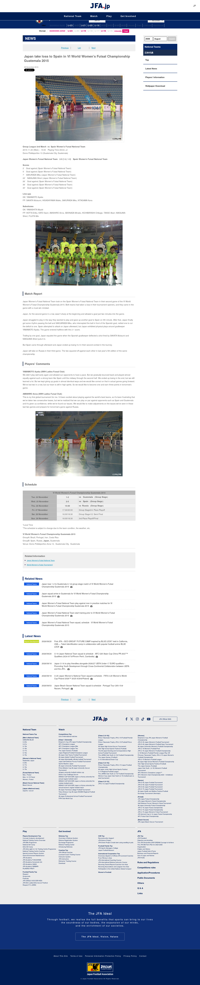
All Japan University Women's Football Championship (155, 746)
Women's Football (104, 872)
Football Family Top (30, 872)
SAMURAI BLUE (57, 25)
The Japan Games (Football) (68, 750)
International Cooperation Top (109, 854)
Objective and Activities (145, 840)
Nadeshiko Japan (57, 31)
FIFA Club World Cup (66, 798)
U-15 (123, 25)
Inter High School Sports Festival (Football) (112, 748)
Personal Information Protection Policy (103, 956)
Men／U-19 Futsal (29, 777)
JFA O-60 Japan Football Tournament (150, 787)
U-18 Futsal (147, 25)
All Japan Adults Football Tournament (71, 757)
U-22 (76, 25)
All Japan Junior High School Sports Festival (112, 769)
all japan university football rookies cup (71, 772)
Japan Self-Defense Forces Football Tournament (75, 761)
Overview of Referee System (68, 838)
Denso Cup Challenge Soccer (68, 774)
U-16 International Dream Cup (108, 759)
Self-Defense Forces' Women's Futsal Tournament (154, 803)
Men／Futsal (27, 775)
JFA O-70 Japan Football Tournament (150, 789)
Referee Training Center (66, 844)
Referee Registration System (68, 840)
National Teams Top (30, 734)
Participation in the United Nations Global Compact (114, 869)
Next (94, 47)
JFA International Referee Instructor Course (112, 862)
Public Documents (146, 877)
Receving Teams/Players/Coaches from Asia (113, 864)
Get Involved (128, 16)
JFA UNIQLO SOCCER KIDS (32, 880)
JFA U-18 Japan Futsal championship (150, 807)
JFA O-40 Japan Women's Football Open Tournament (155, 744)
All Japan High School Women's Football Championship (156, 761)
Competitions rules (146, 867)
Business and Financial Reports (147, 853)
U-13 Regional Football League (108, 771)
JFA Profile (141, 857)
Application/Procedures (148, 872)
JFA (139, 831)
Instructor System (64, 857)
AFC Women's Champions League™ (150, 772)
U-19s (25, 746)
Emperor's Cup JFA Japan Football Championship (75, 742)
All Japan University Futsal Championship (151, 805)
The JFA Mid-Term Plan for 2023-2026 (149, 844)
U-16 (116, 25)
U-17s (25, 750)
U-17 (110, 25)
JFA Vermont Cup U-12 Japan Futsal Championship (155, 814)
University (131, 25)
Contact (143, 956)
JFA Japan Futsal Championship (148, 799)
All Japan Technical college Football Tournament (74, 790)
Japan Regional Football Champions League (73, 753)
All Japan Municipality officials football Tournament (75, 759)
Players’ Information (154, 77)
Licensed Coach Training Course (69, 854)
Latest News (151, 68)
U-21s (25, 744)
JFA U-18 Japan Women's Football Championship (154, 751)
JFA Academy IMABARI (30, 866)
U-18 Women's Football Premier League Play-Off (154, 753)
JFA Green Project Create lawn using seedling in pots (115, 842)
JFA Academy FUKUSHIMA (32, 860)
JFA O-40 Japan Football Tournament (150, 782)
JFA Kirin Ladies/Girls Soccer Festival (35, 883)
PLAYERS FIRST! (28, 868)
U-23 (70, 31)
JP (194, 6)
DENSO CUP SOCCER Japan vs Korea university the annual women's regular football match (76, 786)
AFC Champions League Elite (68, 746)
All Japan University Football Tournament (72, 766)
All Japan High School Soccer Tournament (112, 746)
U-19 (83, 31)
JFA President (142, 838)
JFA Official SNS (165, 719)
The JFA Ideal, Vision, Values (99, 936)
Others (140, 882)
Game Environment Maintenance (33, 855)
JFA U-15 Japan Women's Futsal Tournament (153, 812)
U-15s (25, 755)
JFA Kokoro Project (104, 840)
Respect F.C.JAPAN (29, 885)
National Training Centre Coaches (34, 851)
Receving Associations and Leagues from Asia (113, 866)
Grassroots (26, 876)
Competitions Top (65, 734)
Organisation (141, 847)
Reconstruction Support (106, 838)
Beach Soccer (158, 25)
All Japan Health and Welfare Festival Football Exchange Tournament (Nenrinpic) (153, 792)
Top (147, 59)
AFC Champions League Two (68, 748)
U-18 (103, 25)
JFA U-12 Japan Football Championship (111, 783)
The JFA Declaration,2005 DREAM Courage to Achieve (155, 842)
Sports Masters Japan (66, 763)
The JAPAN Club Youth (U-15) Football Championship (115, 774)
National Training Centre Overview (34, 840)
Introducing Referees (66, 847)
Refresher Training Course (67, 861)
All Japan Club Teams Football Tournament (73, 755)
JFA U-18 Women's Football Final (149, 748)
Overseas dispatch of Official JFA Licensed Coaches (115, 856)
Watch (94, 16)
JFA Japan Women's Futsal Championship (152, 801)
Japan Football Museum (106, 850)
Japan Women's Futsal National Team (41, 560)
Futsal (139, 25)
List (79, 47)
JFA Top (140, 836)
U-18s (25, 748)
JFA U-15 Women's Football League (149, 759)
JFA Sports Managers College (108, 848)
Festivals (26, 878)
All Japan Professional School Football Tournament (75, 796)
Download (62, 863)
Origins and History (143, 849)
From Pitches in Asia (105, 858)
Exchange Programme (66, 842)
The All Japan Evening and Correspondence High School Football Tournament (114, 752)
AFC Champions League (67, 744)
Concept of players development (33, 838)
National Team (72, 16)
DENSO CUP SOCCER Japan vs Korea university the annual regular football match (76, 777)
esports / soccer (28, 790)
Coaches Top (63, 850)
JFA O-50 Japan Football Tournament (150, 784)
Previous (65, 47)
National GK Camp (29, 844)
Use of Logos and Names (145, 855)
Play (109, 16)
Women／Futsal (28, 779)
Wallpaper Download (155, 85)
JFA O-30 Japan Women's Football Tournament (153, 742)
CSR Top (101, 836)
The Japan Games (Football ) (108, 757)
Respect (25, 874)
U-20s (25, 763)
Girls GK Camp (28, 847)
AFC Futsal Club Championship (148, 816)
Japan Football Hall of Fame (146, 851)
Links (140, 893)
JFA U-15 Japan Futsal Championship (150, 810)
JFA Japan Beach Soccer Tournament (150, 822)
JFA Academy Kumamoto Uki (32, 862)
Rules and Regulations (148, 862)
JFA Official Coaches (66, 852)
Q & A (140, 888)
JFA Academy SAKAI (30, 864)
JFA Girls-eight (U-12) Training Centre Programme (39, 849)
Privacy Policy (130, 956)
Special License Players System (33, 853)
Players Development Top (32, 836)
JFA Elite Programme (30, 842)
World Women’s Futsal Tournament (40, 565)
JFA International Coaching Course (109, 860)
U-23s (25, 742)
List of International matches (68, 736)
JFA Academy (27, 857)
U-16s (25, 753)
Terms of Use (76, 956)
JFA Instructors (64, 859)
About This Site (61, 956)
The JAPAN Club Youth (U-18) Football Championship (115, 755)
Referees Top (63, 836)
